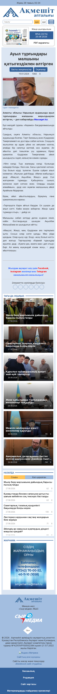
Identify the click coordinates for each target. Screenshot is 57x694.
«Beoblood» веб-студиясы (28, 663)
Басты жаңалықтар (21, 69)
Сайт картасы (28, 684)
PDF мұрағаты (41, 42)
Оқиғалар (41, 69)
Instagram (15, 271)
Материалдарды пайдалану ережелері (28, 690)
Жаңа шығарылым (41, 33)
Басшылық (28, 671)
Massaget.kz (41, 119)
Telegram (42, 271)
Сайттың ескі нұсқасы (28, 657)
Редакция (28, 677)
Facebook (43, 268)
